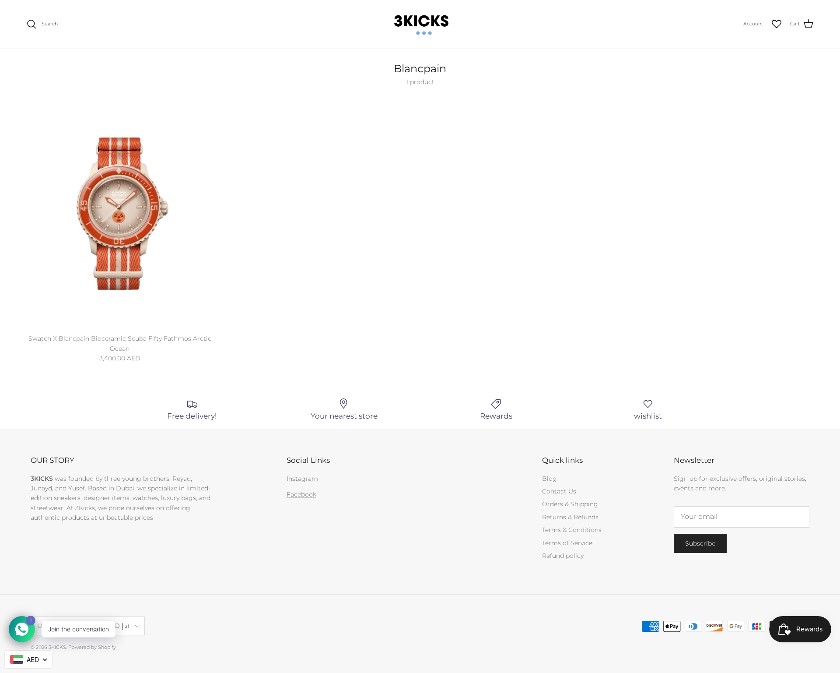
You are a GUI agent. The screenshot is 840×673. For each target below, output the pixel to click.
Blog (549, 479)
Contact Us (559, 491)
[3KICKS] (420, 24)
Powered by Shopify (92, 647)
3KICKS (57, 647)
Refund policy (563, 556)
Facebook (301, 494)
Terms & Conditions (572, 530)
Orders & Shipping (570, 504)
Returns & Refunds (570, 517)
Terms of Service (567, 543)
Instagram (302, 479)
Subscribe (700, 543)
